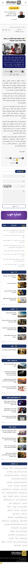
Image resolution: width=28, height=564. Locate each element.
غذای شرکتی (16, 510)
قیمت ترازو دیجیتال (23, 492)
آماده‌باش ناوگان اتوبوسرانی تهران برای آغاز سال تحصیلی (13, 255)
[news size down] (17, 75)
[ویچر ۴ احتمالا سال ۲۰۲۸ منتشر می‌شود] (22, 366)
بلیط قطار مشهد (11, 535)
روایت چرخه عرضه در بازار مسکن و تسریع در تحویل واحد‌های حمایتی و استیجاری (10, 13)
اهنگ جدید (9, 542)
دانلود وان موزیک (17, 545)
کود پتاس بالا (16, 485)
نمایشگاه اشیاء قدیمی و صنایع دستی (9, 350)
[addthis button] (11, 71)
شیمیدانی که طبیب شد (11, 283)
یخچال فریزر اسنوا (23, 528)
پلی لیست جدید (23, 496)
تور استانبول (10, 510)
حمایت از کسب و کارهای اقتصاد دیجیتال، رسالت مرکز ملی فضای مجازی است (10, 410)
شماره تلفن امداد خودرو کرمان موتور (12, 475)
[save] (6, 30)
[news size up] (11, 75)
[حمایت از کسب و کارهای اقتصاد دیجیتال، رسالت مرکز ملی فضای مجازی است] (22, 410)
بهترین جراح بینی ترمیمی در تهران (20, 542)
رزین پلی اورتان (24, 475)
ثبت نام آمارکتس (5, 521)
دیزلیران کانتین (24, 485)
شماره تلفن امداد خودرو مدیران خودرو (19, 478)
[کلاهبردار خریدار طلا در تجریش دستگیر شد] (22, 293)
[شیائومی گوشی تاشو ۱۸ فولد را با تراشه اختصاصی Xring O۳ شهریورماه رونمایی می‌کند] (22, 373)
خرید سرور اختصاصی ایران (21, 535)
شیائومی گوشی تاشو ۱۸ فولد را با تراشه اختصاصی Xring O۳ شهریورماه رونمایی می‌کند (10, 373)
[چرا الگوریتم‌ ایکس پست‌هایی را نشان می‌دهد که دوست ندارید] (22, 388)
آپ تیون (4, 496)
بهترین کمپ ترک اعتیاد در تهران (20, 471)
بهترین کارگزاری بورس (14, 521)
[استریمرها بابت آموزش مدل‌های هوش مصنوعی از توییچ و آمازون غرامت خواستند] (22, 403)
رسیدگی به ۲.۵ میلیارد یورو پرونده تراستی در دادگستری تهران (13, 265)
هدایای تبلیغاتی (24, 510)
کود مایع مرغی (24, 489)
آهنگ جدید (24, 503)
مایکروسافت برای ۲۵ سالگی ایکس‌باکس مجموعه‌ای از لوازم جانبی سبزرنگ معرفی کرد (9, 454)
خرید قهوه (4, 542)
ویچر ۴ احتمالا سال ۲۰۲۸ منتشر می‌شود (10, 365)
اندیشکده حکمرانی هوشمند (11, 492)
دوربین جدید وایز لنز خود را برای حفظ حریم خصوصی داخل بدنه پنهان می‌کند (9, 439)
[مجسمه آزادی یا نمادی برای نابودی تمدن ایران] (22, 277)
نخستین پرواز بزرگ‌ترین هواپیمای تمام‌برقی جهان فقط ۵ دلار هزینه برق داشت (9, 380)
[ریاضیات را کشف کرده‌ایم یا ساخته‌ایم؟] (22, 314)
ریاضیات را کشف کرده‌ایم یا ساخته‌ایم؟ (11, 313)
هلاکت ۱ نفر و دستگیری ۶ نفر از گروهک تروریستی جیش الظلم (13, 241)
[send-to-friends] (9, 30)
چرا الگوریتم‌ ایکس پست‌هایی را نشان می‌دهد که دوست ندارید (9, 387)
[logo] (13, 2)
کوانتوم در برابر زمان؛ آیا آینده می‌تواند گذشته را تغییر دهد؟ (9, 321)
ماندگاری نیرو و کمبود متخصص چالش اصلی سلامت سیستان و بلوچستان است (13, 260)
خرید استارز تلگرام (17, 503)
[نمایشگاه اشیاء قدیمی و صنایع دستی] (22, 351)
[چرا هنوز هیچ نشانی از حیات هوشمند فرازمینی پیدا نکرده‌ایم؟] (22, 330)
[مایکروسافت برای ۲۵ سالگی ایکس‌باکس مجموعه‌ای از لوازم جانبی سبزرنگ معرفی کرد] (22, 455)
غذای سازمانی (24, 514)
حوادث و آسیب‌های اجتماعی (15, 27)
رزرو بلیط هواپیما (23, 538)
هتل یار (10, 503)
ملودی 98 (12, 531)
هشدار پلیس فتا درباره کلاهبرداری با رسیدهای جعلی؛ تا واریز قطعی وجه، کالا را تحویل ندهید (13, 231)
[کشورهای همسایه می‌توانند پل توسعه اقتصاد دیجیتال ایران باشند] (22, 418)
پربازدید (23, 225)
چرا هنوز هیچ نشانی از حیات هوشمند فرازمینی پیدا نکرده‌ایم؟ (9, 328)
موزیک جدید (5, 468)
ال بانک (16, 538)
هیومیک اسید (9, 471)
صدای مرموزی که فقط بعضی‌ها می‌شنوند (10, 336)
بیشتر (4, 304)
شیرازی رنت (14, 506)
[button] (16, 19)
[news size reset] (14, 75)
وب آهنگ (11, 468)
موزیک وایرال (9, 482)
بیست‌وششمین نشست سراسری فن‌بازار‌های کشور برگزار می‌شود (10, 446)
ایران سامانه (19, 561)
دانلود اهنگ (10, 496)
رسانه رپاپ (10, 485)
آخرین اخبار (13, 225)
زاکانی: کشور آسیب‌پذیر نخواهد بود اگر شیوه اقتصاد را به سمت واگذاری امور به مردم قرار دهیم (13, 246)
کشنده (3, 492)
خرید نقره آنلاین (16, 489)
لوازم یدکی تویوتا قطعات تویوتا (21, 517)
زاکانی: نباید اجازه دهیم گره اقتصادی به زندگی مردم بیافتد (13, 236)
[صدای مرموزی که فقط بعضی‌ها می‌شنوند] (22, 337)
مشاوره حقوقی (11, 517)
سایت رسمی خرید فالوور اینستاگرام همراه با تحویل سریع (16, 524)
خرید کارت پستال (16, 514)
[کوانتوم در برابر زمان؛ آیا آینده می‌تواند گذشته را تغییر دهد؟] (22, 322)
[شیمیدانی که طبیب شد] (22, 285)
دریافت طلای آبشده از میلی (21, 499)
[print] (3, 30)
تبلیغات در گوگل (23, 521)
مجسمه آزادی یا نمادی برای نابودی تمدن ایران (9, 276)
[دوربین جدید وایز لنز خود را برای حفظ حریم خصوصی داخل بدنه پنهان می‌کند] (22, 440)
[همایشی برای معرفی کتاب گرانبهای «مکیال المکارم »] (22, 300)
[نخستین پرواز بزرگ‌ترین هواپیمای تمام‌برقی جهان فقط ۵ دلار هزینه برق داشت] (22, 381)
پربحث (4, 225)
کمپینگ (8, 506)
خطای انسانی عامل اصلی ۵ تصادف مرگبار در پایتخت (14, 250)
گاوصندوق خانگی (14, 528)
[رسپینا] (14, 215)
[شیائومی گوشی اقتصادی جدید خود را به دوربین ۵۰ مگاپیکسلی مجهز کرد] (22, 432)
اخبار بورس (24, 545)
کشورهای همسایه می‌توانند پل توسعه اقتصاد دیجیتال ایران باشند (9, 417)
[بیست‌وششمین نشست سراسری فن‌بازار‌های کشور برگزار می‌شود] (22, 447)
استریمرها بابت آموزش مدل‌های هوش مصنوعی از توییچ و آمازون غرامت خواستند (10, 402)
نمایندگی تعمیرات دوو (22, 506)
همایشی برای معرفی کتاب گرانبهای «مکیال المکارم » (9, 299)
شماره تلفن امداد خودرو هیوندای (20, 482)
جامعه (23, 27)
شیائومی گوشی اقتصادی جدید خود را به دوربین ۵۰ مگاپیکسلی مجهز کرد (9, 431)
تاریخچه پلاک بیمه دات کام (21, 531)
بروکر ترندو (17, 496)
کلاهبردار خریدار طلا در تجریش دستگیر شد (10, 291)
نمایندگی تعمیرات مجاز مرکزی (21, 468)
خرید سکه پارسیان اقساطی (9, 499)
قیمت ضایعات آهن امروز (6, 489)
